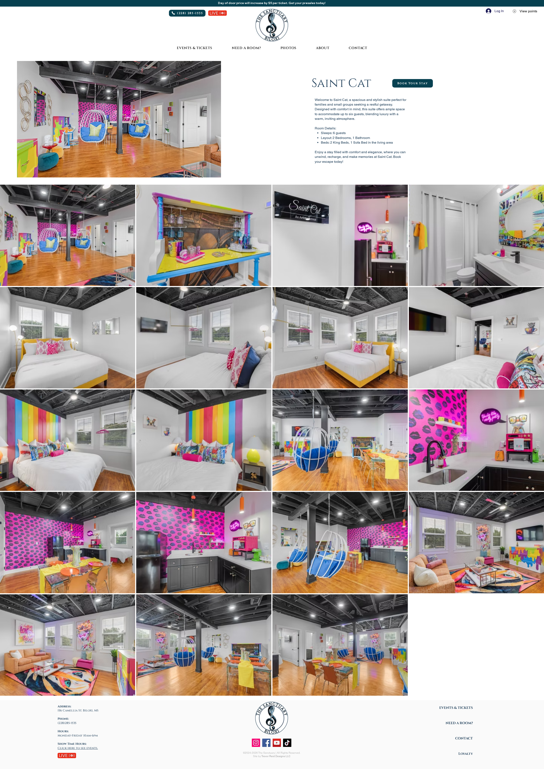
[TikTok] (287, 743)
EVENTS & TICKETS (456, 707)
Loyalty (465, 753)
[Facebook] (266, 743)
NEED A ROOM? (459, 723)
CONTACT (464, 738)
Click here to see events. (78, 748)
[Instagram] (256, 743)
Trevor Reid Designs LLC (275, 756)
